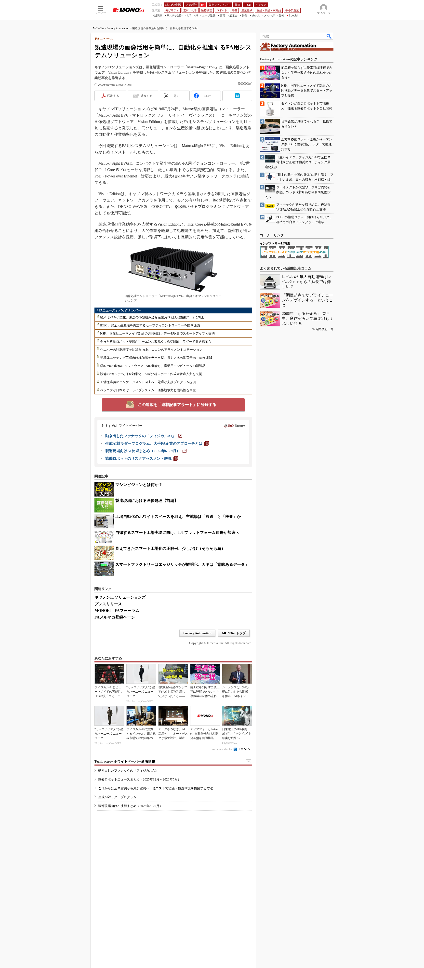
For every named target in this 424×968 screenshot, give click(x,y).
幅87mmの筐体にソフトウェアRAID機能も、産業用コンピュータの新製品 (152, 366)
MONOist (98, 28)
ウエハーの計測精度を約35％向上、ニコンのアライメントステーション (151, 349)
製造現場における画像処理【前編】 (146, 500)
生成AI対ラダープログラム (117, 797)
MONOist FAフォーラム (116, 610)
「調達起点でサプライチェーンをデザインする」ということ (307, 300)
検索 (329, 36)
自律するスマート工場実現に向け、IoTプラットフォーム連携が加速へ (177, 532)
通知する (146, 95)
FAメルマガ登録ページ (114, 617)
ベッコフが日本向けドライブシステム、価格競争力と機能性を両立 (148, 390)
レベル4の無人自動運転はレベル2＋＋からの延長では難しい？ (306, 282)
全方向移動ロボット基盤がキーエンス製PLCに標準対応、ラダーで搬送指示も (155, 341)
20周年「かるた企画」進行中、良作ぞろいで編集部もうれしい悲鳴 (307, 318)
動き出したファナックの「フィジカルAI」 (128, 770)
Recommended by (222, 749)
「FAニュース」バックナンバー (118, 310)
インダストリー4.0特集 (275, 243)
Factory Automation (118, 28)
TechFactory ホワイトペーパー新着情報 (124, 761)
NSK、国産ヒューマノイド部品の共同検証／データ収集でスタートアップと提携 (157, 333)
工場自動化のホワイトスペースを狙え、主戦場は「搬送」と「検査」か (178, 516)
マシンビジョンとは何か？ (138, 485)
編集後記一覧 (324, 329)
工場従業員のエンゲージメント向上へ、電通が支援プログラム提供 (148, 382)
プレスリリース (108, 604)
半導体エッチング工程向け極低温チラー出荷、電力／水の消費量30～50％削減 (156, 358)
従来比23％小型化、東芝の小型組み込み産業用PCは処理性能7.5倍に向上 (152, 317)
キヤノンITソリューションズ (120, 597)
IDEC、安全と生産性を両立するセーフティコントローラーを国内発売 (150, 325)
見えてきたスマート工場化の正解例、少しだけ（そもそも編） (170, 548)
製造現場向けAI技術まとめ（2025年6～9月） (130, 806)
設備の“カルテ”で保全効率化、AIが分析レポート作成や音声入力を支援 (151, 374)
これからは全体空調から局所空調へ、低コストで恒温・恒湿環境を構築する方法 (155, 788)
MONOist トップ (234, 633)
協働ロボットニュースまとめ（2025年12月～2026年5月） (139, 779)
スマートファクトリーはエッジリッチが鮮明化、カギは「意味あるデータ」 (182, 564)
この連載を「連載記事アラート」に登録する (177, 405)
